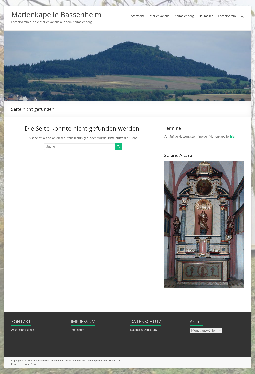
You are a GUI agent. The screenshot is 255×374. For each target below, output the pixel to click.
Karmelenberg (184, 16)
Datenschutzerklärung (143, 330)
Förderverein (227, 16)
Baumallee (206, 16)
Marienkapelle (159, 16)
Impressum (77, 330)
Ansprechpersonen (22, 330)
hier (233, 136)
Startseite (138, 16)
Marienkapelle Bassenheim (56, 14)
